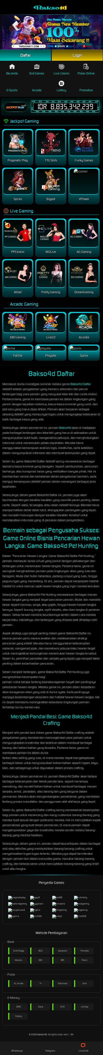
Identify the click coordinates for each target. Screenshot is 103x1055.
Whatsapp (17, 1050)
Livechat (83, 1050)
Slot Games (36, 73)
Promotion (86, 90)
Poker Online (86, 73)
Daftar (25, 55)
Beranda (12, 73)
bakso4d (42, 1034)
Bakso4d (65, 428)
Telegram (50, 1050)
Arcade (37, 90)
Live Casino (61, 73)
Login (77, 55)
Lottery (61, 90)
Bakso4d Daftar (80, 384)
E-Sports (11, 90)
